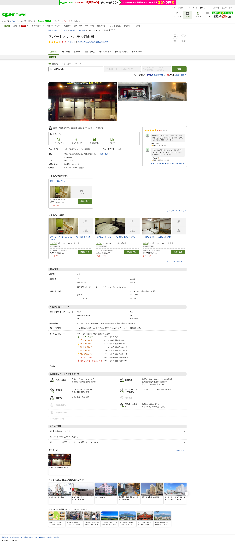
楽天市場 (216, 8)
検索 (179, 69)
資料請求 (56, 537)
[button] (69, 455)
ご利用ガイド (181, 8)
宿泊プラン (56, 64)
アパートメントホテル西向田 (71, 37)
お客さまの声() (121, 52)
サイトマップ (193, 8)
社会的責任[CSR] (30, 537)
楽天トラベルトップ (55, 30)
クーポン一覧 (137, 52)
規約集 (49, 537)
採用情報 (42, 537)
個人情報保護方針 (16, 537)
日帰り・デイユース (73, 64)
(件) (69, 42)
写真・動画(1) (89, 52)
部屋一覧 (77, 52)
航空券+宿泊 (158, 75)
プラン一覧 (65, 52)
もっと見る (180, 450)
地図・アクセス (105, 52)
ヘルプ (172, 8)
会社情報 (5, 537)
